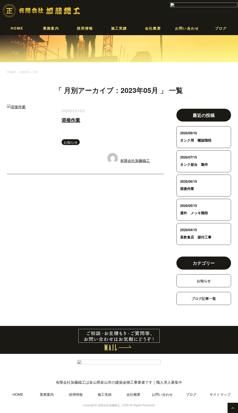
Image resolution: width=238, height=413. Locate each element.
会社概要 (153, 28)
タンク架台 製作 (194, 164)
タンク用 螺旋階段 (196, 140)
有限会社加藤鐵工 (135, 160)
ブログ (221, 28)
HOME (17, 28)
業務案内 (51, 28)
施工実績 (119, 28)
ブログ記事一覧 (204, 298)
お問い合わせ (187, 28)
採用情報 (85, 28)
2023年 (24, 72)
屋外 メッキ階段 (194, 212)
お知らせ (71, 142)
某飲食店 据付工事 (196, 237)
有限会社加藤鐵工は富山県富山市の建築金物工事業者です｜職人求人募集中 (119, 382)
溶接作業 (71, 119)
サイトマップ (220, 394)
